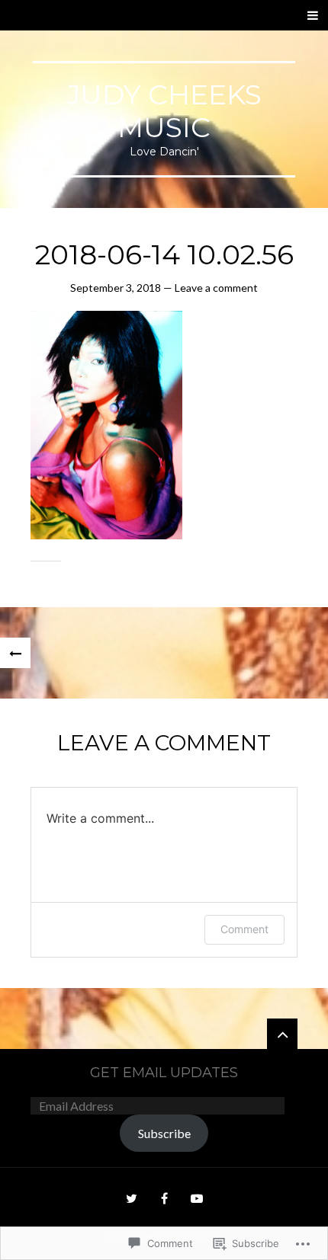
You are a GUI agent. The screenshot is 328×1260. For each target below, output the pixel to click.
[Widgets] (282, 1034)
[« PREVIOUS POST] (15, 653)
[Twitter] (131, 1198)
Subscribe (164, 1133)
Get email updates (164, 1072)
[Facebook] (164, 1198)
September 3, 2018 (115, 287)
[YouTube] (197, 1198)
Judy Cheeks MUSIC (164, 111)
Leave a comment (216, 287)
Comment (244, 929)
